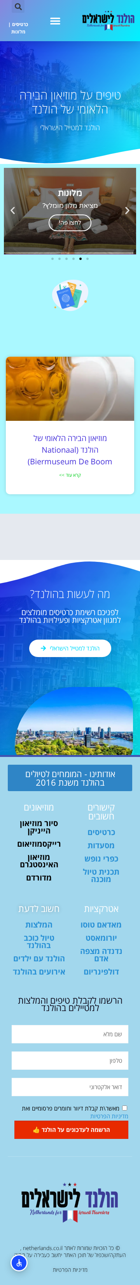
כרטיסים (20, 24)
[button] (55, 20)
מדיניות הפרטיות (109, 1116)
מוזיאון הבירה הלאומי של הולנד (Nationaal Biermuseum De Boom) (70, 450)
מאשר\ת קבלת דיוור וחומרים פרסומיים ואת (75, 1112)
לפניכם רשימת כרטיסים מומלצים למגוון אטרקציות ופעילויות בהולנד (70, 616)
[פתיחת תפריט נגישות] (19, 1262)
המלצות (38, 924)
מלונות (18, 31)
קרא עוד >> (70, 475)
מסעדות (101, 845)
